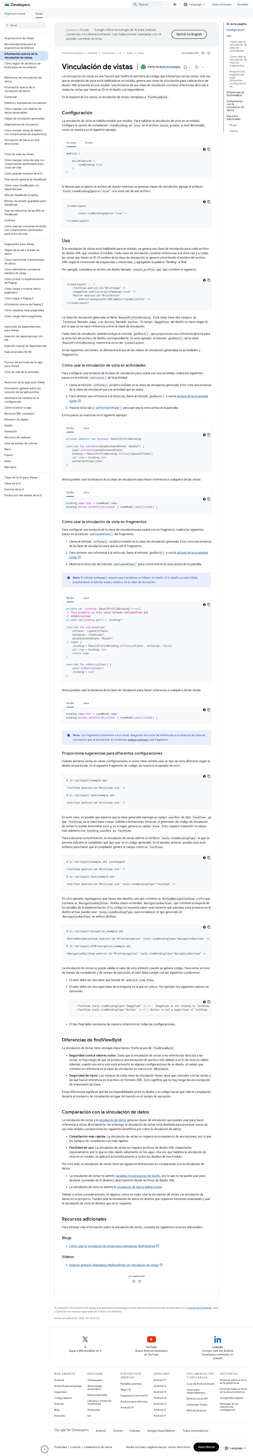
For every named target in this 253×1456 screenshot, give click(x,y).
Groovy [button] (71, 142)
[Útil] (203, 53)
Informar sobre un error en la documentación (233, 1390)
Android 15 (160, 1392)
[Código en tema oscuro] (204, 149)
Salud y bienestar (97, 1395)
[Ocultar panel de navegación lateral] (44, 1449)
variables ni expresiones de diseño (137, 1176)
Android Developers (72, 53)
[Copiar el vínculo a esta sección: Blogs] (75, 1238)
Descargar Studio (197, 1404)
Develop (92, 53)
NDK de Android (196, 1410)
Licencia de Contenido (199, 1307)
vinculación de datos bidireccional (139, 1187)
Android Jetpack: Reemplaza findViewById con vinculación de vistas (114, 1265)
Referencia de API (197, 1398)
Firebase (135, 1430)
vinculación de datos (112, 1120)
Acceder (243, 4)
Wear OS (126, 1389)
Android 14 (160, 1398)
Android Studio (222, 4)
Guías (39, 13)
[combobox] (150, 4)
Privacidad (93, 1409)
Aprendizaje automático (94, 1387)
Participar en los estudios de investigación (229, 1406)
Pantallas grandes (131, 1383)
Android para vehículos (134, 1401)
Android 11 (160, 1415)
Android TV (127, 1407)
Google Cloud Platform (161, 1430)
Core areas (108, 53)
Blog (56, 1409)
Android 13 (160, 1403)
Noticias (59, 1403)
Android (59, 1380)
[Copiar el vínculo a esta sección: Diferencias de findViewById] (125, 1040)
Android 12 (160, 1409)
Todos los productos (195, 1430)
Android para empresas (68, 1386)
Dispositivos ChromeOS (134, 1395)
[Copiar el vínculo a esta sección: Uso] (73, 241)
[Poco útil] (208, 53)
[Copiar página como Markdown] (197, 67)
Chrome (117, 1430)
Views (129, 53)
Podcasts (59, 1415)
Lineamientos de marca (98, 1447)
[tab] (71, 142)
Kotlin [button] (89, 142)
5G (89, 1415)
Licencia (75, 1447)
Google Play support (231, 1398)
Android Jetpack (169, 66)
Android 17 (160, 1380)
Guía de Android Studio (200, 1383)
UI (120, 53)
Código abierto (63, 1398)
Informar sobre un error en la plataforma (233, 1381)
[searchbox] (24, 25)
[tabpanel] (136, 162)
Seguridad (60, 1392)
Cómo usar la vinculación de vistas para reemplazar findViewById (112, 1246)
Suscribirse (206, 1447)
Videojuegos (94, 1380)
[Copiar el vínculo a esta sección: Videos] (77, 1257)
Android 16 (160, 1386)
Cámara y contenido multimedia (99, 1402)
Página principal (14, 13)
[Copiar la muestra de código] (209, 149)
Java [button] (86, 428)
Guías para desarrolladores (196, 1391)
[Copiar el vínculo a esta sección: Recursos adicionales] (110, 1219)
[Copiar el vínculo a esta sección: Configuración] (96, 113)
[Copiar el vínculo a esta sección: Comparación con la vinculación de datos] (153, 1112)
